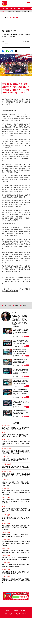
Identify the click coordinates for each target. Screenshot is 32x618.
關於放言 (8, 610)
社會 (19, 9)
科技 (27, 9)
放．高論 (9, 17)
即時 (2, 9)
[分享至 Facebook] (3, 51)
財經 (15, 9)
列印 (29, 78)
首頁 (5, 17)
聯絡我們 (23, 610)
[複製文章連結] (16, 51)
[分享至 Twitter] (11, 51)
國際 (23, 9)
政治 (11, 9)
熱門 (7, 9)
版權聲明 (16, 610)
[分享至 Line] (7, 51)
